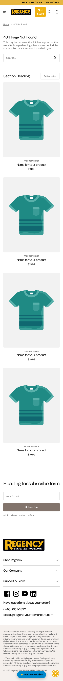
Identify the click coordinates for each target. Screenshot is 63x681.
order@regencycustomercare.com (28, 615)
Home (6, 24)
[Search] (55, 58)
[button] (7, 12)
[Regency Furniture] (21, 12)
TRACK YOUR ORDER (31, 2)
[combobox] (27, 58)
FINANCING (52, 2)
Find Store (40, 12)
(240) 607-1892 (14, 609)
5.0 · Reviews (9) (33, 674)
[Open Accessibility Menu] (55, 673)
